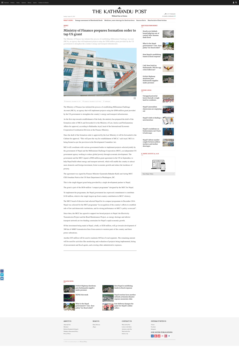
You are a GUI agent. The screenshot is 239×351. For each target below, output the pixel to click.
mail (1, 278)
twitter (1, 274)
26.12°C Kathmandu (170, 14)
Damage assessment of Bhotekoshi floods (89, 20)
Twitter (153, 324)
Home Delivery (96, 324)
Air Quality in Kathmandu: (168, 16)
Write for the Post (126, 324)
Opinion (24, 2)
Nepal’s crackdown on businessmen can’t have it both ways (152, 131)
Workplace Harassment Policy (71, 331)
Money (29, 2)
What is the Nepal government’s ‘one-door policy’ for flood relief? (152, 46)
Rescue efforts (141, 20)
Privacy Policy (67, 333)
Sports (35, 2)
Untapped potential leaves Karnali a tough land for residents (151, 98)
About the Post (67, 324)
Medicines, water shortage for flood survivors (119, 20)
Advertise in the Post (127, 329)
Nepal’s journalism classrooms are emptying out (152, 109)
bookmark (135, 98)
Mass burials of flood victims (157, 20)
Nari (162, 336)
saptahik (155, 336)
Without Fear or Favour (119, 16)
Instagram (153, 329)
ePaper (94, 327)
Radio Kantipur (165, 336)
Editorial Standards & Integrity (71, 329)
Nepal (159, 336)
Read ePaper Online (148, 174)
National (6, 2)
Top (235, 337)
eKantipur (152, 336)
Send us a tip (125, 333)
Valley (18, 2)
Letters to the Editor (127, 327)
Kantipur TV (169, 336)
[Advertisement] (100, 266)
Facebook (153, 327)
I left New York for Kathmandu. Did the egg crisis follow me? (152, 68)
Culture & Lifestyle (43, 2)
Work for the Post (126, 331)
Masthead (66, 327)
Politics (12, 2)
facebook (1, 271)
